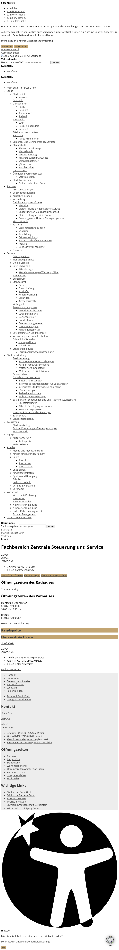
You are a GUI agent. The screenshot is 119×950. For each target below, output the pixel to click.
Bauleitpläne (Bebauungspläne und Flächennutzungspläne (44, 399)
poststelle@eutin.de (21, 739)
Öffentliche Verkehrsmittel (27, 173)
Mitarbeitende (20, 221)
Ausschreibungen (22, 196)
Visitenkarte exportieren (54, 575)
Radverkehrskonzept (30, 393)
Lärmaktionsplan (28, 390)
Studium (23, 231)
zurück (17, 669)
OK (3, 947)
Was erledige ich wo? (24, 259)
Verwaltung (19, 199)
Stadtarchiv (13, 778)
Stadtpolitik (19, 94)
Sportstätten (26, 466)
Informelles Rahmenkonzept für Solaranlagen (43, 383)
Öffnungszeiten (21, 256)
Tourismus (13, 422)
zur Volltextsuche (16, 21)
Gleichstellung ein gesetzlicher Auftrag (39, 208)
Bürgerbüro (19, 278)
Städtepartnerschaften (25, 132)
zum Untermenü (16, 14)
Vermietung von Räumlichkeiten (30, 336)
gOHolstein (25, 164)
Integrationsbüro (16, 775)
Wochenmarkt (20, 431)
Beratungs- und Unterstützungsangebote (41, 218)
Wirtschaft (12, 492)
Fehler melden (15, 690)
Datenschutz (20, 170)
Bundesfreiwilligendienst (32, 246)
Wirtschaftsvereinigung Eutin (23, 808)
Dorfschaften (20, 103)
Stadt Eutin (18, 532)
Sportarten (25, 463)
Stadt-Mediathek (22, 180)
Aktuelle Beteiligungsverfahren (35, 406)
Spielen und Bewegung (25, 476)
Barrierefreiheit (15, 684)
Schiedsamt (25, 345)
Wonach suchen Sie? (12, 62)
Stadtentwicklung (16, 355)
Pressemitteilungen (23, 189)
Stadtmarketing (21, 425)
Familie (11, 447)
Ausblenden (7, 46)
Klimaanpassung (28, 154)
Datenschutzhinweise (18, 681)
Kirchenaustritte (27, 301)
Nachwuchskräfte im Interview (35, 240)
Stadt (10, 90)
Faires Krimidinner (29, 138)
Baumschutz (19, 415)
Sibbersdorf (25, 113)
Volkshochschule (22, 482)
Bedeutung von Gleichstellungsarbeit (39, 211)
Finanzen (17, 250)
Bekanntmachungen (24, 192)
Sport (16, 457)
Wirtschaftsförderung (24, 495)
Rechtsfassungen (28, 402)
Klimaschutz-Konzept (30, 148)
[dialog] (59, 942)
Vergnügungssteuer (29, 329)
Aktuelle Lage (26, 269)
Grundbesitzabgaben (30, 310)
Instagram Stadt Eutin (19, 699)
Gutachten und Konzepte (26, 377)
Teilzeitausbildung (28, 237)
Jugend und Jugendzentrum (28, 450)
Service (11, 253)
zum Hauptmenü (16, 11)
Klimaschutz (19, 145)
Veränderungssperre (30, 409)
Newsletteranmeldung (25, 504)
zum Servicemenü (16, 17)
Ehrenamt (18, 488)
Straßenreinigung (28, 313)
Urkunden (24, 297)
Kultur (10, 434)
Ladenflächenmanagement (27, 511)
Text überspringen (11, 589)
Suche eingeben (10, 526)
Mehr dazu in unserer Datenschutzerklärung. (27, 40)
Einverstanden (21, 46)
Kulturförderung (22, 437)
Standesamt (19, 281)
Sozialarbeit (19, 469)
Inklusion (23, 97)
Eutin (21, 122)
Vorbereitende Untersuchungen (36, 361)
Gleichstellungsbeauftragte (27, 202)
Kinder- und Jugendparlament (29, 453)
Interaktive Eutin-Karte (19, 517)
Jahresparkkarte (27, 342)
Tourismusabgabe (28, 326)
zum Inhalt (12, 8)
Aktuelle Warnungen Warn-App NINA (38, 272)
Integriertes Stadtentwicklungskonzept (40, 387)
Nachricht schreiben (12, 575)
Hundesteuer (26, 320)
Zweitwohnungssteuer (31, 323)
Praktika (23, 243)
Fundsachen (19, 275)
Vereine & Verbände (24, 485)
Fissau (22, 106)
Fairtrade (18, 135)
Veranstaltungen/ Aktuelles (33, 157)
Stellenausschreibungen (32, 227)
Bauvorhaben (20, 374)
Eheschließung (27, 288)
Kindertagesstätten (23, 472)
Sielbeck (23, 116)
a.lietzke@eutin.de (20, 569)
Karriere (17, 224)
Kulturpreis (25, 441)
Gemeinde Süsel (10, 49)
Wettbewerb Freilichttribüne (34, 371)
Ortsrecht (18, 100)
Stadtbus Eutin (27, 176)
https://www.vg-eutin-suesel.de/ (29, 742)
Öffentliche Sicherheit (24, 339)
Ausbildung (25, 234)
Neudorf (23, 110)
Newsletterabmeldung (25, 508)
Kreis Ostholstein (16, 798)
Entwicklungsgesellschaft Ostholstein (27, 804)
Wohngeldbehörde (17, 765)
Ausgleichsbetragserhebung (34, 364)
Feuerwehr (19, 119)
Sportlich (23, 460)
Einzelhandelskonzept (30, 380)
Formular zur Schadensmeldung (36, 352)
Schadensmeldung (23, 348)
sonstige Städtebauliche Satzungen (32, 412)
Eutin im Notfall (21, 266)
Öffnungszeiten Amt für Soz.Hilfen (25, 769)
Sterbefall (24, 291)
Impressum (13, 678)
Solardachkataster (29, 161)
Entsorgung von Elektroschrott (29, 332)
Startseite (6, 532)
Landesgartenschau (23, 418)
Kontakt (11, 675)
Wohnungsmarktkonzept (32, 396)
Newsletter (19, 498)
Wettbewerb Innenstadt (32, 367)
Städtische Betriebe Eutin (21, 795)
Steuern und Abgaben (25, 307)
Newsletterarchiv (22, 501)
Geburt (22, 285)
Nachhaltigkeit (26, 167)
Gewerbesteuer (27, 316)
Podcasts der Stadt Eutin (32, 183)
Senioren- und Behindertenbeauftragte (34, 141)
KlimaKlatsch (26, 151)
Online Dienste (21, 262)
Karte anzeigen (32, 575)
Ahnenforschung (28, 294)
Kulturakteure (20, 444)
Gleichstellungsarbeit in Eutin (35, 215)
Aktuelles (23, 205)
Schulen (17, 479)
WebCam (12, 71)
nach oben (7, 669)
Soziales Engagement (24, 514)
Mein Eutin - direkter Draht (21, 87)
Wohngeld (18, 304)
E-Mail (14, 664)
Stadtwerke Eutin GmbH (20, 792)
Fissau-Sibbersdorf (29, 125)
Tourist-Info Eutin (16, 801)
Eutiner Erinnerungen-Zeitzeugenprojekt (35, 428)
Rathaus (11, 186)
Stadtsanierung (21, 358)
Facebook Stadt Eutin (18, 696)
